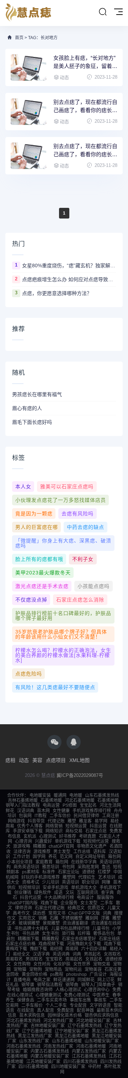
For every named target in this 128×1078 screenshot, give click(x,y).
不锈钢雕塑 (71, 918)
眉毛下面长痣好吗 (32, 422)
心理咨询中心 (97, 989)
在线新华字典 (84, 861)
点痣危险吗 (28, 674)
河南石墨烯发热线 (23, 1046)
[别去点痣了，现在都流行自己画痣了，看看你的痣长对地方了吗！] (28, 111)
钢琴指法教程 (50, 984)
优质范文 (96, 907)
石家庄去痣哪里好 (79, 938)
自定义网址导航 (90, 856)
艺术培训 (106, 877)
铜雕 (42, 918)
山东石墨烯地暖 (67, 1040)
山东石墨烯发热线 (102, 795)
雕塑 (72, 821)
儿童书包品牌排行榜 (70, 928)
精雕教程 (50, 938)
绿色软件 (42, 892)
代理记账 (56, 821)
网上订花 (105, 979)
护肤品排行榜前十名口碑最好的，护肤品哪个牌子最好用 (63, 615)
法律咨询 (22, 851)
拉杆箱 (84, 933)
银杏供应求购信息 (102, 1015)
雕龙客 (85, 821)
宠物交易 (101, 964)
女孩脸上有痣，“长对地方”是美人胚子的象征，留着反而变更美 (85, 62)
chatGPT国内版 (23, 902)
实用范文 (27, 918)
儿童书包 (101, 928)
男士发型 (61, 851)
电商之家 (41, 979)
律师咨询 (23, 907)
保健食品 (25, 1000)
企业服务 (69, 902)
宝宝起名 (88, 805)
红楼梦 (104, 871)
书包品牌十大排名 (31, 928)
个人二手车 (56, 1005)
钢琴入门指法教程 (23, 805)
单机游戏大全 (84, 887)
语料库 (99, 851)
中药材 (94, 1066)
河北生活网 (110, 805)
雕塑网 (69, 877)
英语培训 (70, 882)
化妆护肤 (61, 964)
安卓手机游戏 (55, 887)
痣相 (10, 760)
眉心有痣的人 (27, 408)
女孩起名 (93, 959)
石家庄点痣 (96, 831)
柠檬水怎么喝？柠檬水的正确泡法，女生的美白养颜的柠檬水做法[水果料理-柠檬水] (63, 655)
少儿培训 (50, 882)
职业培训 (90, 882)
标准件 (48, 871)
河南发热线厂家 (58, 1046)
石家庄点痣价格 (21, 943)
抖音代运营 (30, 897)
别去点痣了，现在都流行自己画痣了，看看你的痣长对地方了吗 (85, 150)
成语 (58, 892)
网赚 (106, 882)
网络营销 (54, 826)
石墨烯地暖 (51, 800)
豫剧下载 (38, 948)
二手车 (106, 902)
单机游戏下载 (67, 841)
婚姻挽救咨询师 (38, 989)
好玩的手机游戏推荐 (40, 877)
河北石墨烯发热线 (23, 1020)
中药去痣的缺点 (85, 527)
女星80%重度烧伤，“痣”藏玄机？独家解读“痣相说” (69, 265)
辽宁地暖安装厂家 (72, 1031)
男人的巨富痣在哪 (36, 527)
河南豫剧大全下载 (84, 943)
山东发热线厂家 (34, 1040)
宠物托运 (73, 969)
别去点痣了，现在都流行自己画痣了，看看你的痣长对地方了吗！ (85, 106)
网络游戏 (16, 821)
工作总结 (81, 851)
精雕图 (39, 846)
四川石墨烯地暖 (33, 1066)
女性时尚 (41, 964)
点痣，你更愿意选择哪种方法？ (57, 293)
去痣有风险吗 (78, 513)
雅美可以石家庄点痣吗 (67, 486)
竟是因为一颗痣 (34, 513)
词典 (107, 913)
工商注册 (110, 815)
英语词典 (61, 954)
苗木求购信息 (32, 1015)
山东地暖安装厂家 (102, 1040)
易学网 (101, 821)
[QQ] (73, 742)
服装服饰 (105, 897)
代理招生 (86, 877)
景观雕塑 (51, 923)
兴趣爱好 (43, 841)
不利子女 (83, 559)
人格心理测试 (68, 989)
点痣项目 (56, 760)
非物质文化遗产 (92, 846)
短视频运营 (76, 826)
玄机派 (29, 836)
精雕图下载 (28, 938)
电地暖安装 (40, 795)
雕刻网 (91, 918)
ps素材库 (30, 871)
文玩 (69, 892)
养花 (52, 856)
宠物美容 (93, 969)
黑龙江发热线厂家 (35, 1036)
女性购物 (22, 964)
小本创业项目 (20, 861)
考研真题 (87, 836)
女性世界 (81, 964)
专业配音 (78, 1005)
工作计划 (21, 856)
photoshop (76, 974)
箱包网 (114, 856)
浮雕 (105, 918)
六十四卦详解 (94, 948)
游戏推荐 (41, 851)
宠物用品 (53, 969)
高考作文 (21, 913)
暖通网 (60, 795)
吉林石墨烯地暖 (23, 800)
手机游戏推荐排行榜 (92, 810)
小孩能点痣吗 (94, 586)
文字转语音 (100, 1005)
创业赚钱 (22, 892)
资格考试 (30, 882)
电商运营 (51, 805)
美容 (37, 760)
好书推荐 (67, 836)
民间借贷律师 (86, 815)
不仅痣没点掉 (31, 600)
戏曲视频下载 (51, 943)
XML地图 (79, 760)
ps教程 (56, 974)
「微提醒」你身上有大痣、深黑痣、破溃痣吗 (63, 543)
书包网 (68, 866)
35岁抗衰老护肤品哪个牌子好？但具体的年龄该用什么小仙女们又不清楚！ (61, 634)
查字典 (107, 892)
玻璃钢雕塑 (29, 923)
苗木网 (43, 810)
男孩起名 (92, 954)
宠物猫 (20, 969)
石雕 (54, 918)
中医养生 (101, 995)
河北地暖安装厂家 (93, 1020)
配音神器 (85, 1010)
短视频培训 (29, 887)
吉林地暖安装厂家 (48, 1025)
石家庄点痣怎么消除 (80, 600)
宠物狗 (35, 969)
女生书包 (50, 933)
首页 (19, 37)
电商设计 (85, 897)
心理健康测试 (48, 995)
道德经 (88, 871)
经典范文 (76, 907)
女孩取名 (112, 954)
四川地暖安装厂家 (68, 1066)
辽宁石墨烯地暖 (37, 1031)
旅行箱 (68, 933)
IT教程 (40, 815)
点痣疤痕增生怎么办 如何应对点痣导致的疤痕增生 (69, 279)
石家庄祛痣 (109, 938)
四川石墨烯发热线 (80, 1061)
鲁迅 (106, 866)
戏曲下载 (49, 902)
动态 (24, 760)
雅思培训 (50, 866)
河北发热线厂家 (58, 1020)
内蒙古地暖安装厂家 (50, 1056)
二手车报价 (32, 1005)
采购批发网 (88, 866)
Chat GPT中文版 (84, 913)
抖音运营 (98, 826)
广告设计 (98, 974)
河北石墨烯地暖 (80, 800)
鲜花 (10, 810)
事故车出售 (80, 1000)
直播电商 (22, 979)
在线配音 (25, 1010)
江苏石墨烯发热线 (89, 1056)
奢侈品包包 (103, 933)
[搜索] (102, 12)
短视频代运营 (96, 841)
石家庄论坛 (68, 871)
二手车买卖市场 (52, 1000)
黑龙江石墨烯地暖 (72, 1036)
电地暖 (75, 795)
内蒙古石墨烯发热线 (50, 1051)
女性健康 (61, 810)
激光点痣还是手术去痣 (42, 586)
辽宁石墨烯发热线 (85, 1025)
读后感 (39, 913)
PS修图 (70, 805)
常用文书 (56, 913)
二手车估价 (60, 815)
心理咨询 (23, 841)
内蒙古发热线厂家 (89, 1051)
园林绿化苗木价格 (65, 1015)
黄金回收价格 (34, 974)
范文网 (66, 856)
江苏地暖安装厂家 (43, 1061)
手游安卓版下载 (28, 831)
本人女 (23, 486)
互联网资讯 (87, 892)
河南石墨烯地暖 (91, 1046)
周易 (10, 826)
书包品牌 (30, 933)
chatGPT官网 (61, 846)
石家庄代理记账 (50, 907)
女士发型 (88, 902)
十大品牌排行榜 (59, 897)
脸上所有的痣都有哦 (39, 559)
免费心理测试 (77, 995)
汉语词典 (25, 810)
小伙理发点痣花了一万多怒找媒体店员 (60, 500)
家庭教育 (44, 861)
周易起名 (73, 959)
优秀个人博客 (30, 826)
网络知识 (54, 831)
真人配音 (45, 1010)
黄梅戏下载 (16, 948)
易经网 (56, 948)
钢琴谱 (27, 984)
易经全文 (21, 954)
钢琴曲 (71, 984)
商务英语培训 (26, 866)
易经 (114, 821)
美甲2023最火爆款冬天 (43, 572)
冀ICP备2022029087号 (80, 775)
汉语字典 (41, 954)
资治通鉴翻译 (75, 923)
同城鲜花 (86, 979)
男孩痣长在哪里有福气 (37, 394)
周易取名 (14, 959)
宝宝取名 (54, 959)
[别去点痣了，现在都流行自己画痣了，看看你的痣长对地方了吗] (28, 155)
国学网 (39, 856)
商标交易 (73, 831)
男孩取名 (34, 959)
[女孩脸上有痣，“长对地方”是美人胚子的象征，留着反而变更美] (28, 67)
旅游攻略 (21, 846)
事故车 (100, 1000)
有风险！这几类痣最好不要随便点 (55, 687)
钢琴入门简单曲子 (98, 984)
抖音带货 (36, 821)
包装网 (25, 815)
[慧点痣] (28, 13)
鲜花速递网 (64, 979)
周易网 (71, 948)
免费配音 (65, 1010)
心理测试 (47, 836)
